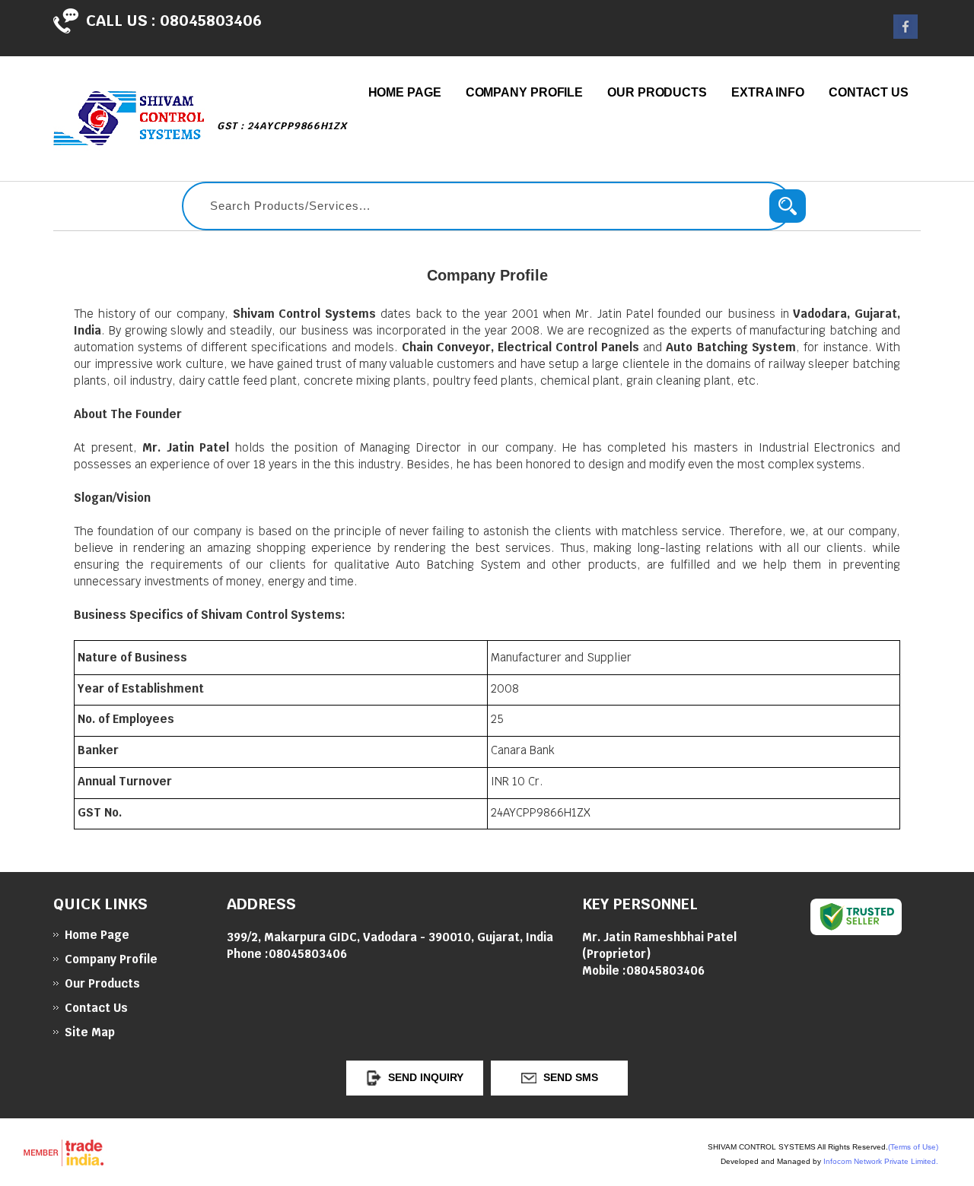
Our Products (657, 92)
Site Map (90, 1032)
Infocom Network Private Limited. (880, 1161)
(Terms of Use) (913, 1147)
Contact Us (869, 92)
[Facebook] (905, 34)
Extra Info (767, 92)
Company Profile (525, 92)
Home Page (404, 92)
